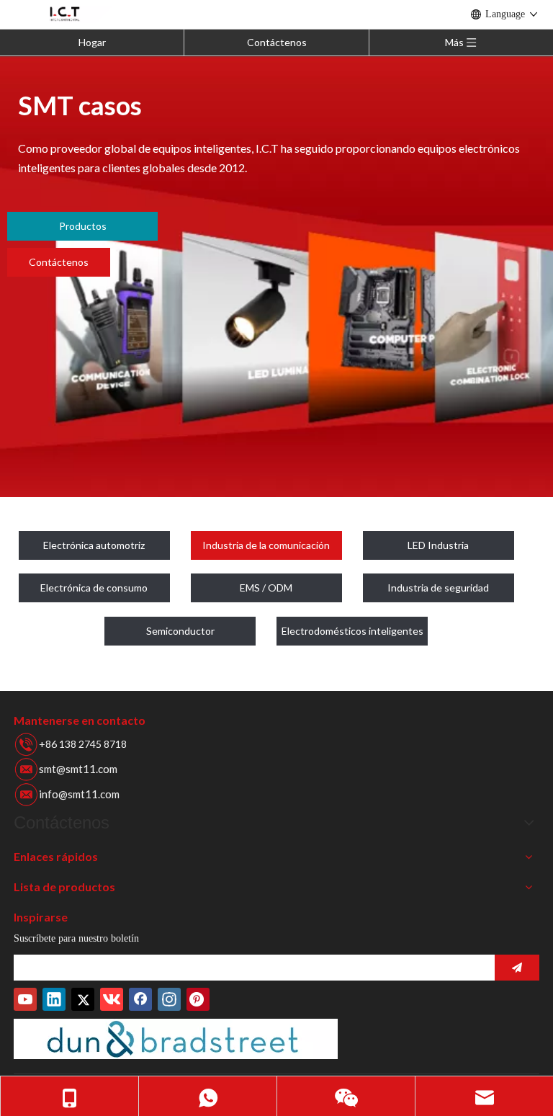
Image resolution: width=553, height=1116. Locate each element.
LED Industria (438, 545)
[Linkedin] (54, 999)
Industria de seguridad (438, 587)
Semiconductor (180, 631)
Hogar (92, 42)
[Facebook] (140, 999)
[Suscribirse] (517, 968)
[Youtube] (25, 999)
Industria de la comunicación (266, 545)
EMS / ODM (266, 587)
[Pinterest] (198, 999)
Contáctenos (277, 42)
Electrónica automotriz (94, 545)
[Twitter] (82, 999)
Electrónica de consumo (94, 587)
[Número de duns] (176, 1039)
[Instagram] (169, 999)
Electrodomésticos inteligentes (352, 631)
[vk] (111, 999)
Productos (83, 226)
